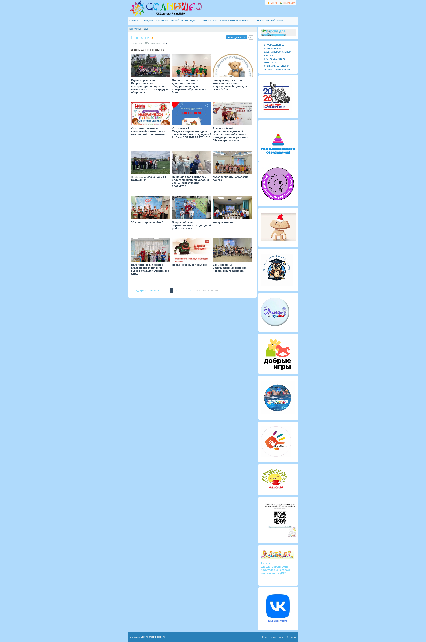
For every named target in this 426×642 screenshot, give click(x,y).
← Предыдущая (139, 290)
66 (190, 290)
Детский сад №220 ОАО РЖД (144, 637)
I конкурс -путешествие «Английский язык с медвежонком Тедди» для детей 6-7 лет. (230, 85)
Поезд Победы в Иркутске (189, 264)
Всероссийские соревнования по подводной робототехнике (191, 225)
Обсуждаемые (153, 43)
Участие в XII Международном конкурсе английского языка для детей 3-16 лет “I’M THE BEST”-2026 (191, 133)
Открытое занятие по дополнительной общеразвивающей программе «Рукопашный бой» (189, 86)
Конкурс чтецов (223, 222)
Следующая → (155, 290)
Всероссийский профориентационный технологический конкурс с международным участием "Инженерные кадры (231, 134)
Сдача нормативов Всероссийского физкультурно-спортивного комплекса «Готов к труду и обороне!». (149, 86)
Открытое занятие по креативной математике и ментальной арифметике (148, 131)
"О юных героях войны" (147, 222)
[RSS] (152, 38)
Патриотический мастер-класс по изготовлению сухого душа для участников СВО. (150, 269)
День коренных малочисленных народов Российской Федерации (230, 267)
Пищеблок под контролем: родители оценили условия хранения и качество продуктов (190, 181)
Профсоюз (137, 177)
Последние (137, 43)
